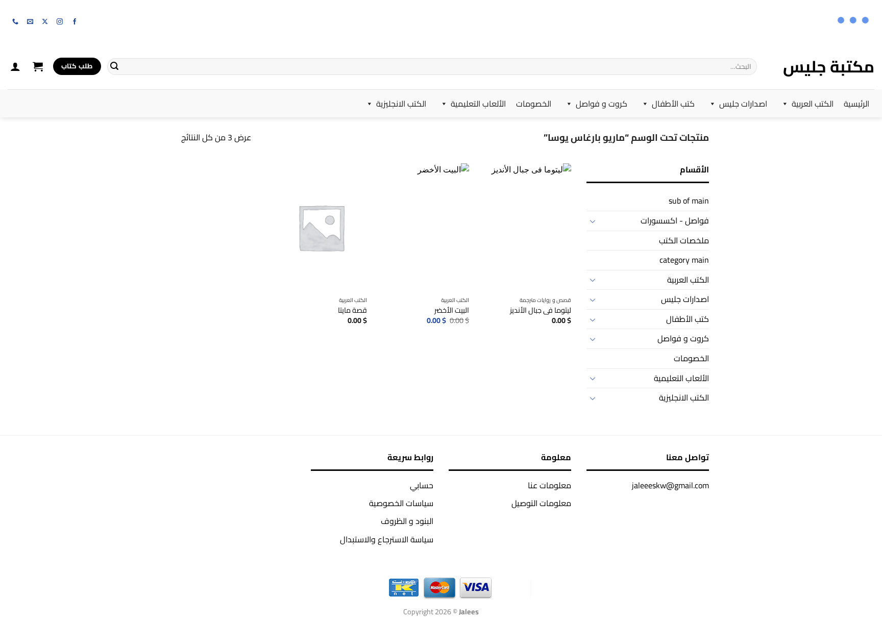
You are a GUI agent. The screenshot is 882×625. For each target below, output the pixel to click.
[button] (37, 66)
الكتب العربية (813, 103)
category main (684, 259)
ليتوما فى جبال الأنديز (540, 310)
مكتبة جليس (828, 66)
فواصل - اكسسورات (675, 220)
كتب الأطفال (673, 103)
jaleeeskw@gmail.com (670, 485)
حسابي (421, 485)
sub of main (689, 200)
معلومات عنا (549, 485)
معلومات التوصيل (541, 503)
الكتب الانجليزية (401, 103)
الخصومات (533, 103)
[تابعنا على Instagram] (59, 22)
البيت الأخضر (451, 310)
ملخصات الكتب (684, 240)
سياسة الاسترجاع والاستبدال (386, 539)
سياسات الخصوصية (401, 503)
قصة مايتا (352, 310)
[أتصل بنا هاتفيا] (15, 22)
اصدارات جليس (743, 103)
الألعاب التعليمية (478, 103)
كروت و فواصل (601, 103)
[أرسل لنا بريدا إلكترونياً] (30, 22)
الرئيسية (856, 103)
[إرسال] (114, 66)
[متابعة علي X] (45, 22)
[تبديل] (592, 221)
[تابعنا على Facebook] (74, 22)
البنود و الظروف (407, 521)
